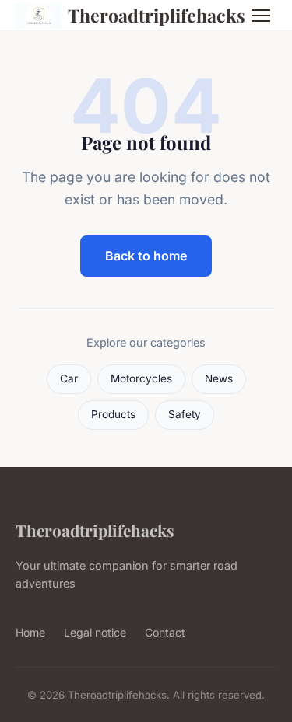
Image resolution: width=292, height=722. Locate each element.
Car (69, 378)
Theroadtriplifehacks (147, 15)
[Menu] (260, 15)
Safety (184, 414)
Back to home (146, 255)
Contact (165, 632)
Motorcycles (141, 378)
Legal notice (95, 632)
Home (30, 632)
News (219, 378)
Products (113, 414)
